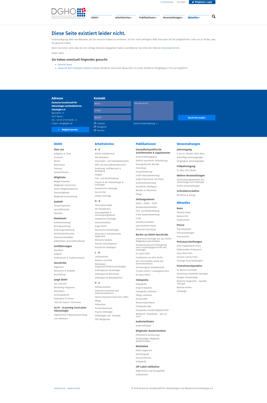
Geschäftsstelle (61, 210)
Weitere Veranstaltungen (191, 175)
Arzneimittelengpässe (146, 157)
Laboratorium (101, 257)
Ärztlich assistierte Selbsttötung (151, 161)
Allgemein (59, 267)
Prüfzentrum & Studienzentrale (69, 258)
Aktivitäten (59, 291)
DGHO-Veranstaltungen (188, 186)
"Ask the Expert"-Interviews (67, 302)
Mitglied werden (68, 130)
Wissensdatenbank (145, 303)
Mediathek (142, 346)
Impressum (60, 388)
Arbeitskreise (123, 17)
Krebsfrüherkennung (146, 183)
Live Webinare (61, 319)
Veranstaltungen (172, 17)
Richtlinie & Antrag (186, 195)
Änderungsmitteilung (64, 230)
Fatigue (98, 175)
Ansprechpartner (62, 206)
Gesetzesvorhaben (145, 222)
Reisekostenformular (64, 234)
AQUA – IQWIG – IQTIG (146, 203)
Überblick (58, 250)
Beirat (57, 161)
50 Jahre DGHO (143, 275)
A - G (97, 149)
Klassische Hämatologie (107, 230)
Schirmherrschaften (188, 191)
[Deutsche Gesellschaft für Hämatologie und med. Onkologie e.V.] (69, 13)
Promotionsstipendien (189, 266)
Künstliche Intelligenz (105, 247)
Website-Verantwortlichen (166, 48)
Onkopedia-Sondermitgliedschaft (152, 310)
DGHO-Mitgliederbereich (66, 189)
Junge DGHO (60, 279)
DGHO (94, 17)
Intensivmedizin (102, 223)
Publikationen (147, 17)
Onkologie (182, 291)
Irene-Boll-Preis (185, 253)
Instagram (102, 127)
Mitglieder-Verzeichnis (65, 185)
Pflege (98, 301)
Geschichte (60, 263)
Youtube (101, 130)
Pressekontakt (184, 229)
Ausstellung (59, 275)
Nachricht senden (196, 118)
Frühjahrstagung (186, 166)
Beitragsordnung (62, 226)
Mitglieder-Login (203, 2)
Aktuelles (193, 17)
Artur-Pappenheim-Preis (189, 246)
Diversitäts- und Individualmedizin (112, 161)
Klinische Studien (103, 240)
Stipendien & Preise (64, 299)
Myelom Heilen (184, 288)
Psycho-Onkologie (104, 312)
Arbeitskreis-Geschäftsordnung (69, 241)
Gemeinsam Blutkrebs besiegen (192, 274)
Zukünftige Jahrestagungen (190, 157)
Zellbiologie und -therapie (108, 316)
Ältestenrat (59, 165)
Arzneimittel (142, 299)
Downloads (60, 218)
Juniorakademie (61, 295)
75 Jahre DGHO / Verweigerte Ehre (152, 271)
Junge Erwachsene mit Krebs (150, 179)
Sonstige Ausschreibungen (190, 261)
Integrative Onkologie (105, 219)
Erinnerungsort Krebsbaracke (150, 267)
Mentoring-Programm (64, 288)
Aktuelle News (65, 64)
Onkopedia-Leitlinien (146, 292)
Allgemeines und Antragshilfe (150, 371)
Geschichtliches (143, 358)
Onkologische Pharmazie (107, 274)
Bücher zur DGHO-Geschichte (152, 234)
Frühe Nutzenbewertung (147, 176)
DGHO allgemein (144, 350)
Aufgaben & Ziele (62, 154)
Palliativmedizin (103, 287)
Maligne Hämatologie (187, 277)
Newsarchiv (182, 216)
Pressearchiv (183, 237)
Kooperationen (61, 172)
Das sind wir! (60, 284)
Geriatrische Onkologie (106, 188)
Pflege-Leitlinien (144, 295)
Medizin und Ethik (103, 260)
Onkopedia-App (143, 306)
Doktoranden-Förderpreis (189, 250)
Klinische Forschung (145, 229)
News (180, 208)
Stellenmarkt (183, 220)
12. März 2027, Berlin (186, 170)
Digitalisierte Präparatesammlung (70, 315)
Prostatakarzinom (103, 308)
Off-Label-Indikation (147, 367)
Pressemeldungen (185, 233)
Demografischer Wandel (147, 164)
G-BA (138, 218)
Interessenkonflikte (63, 237)
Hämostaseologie (103, 205)
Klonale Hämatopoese (106, 244)
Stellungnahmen (145, 199)
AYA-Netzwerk (101, 157)
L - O (97, 252)
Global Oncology (103, 196)
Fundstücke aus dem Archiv (149, 257)
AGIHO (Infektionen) (105, 154)
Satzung (58, 169)
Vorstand (58, 157)
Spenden (58, 213)
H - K (97, 201)
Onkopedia (167, 2)
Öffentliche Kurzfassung (147, 335)
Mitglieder (60, 177)
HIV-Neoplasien (102, 209)
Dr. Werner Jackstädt (187, 270)
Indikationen (142, 375)
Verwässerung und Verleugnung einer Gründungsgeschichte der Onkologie (151, 247)
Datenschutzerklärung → (146, 124)
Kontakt (181, 2)
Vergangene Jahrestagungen (190, 161)
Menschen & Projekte (64, 271)
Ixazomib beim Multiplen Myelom (75, 68)
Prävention (100, 305)
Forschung (141, 168)
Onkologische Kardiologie (107, 270)
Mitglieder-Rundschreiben (151, 331)
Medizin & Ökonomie (146, 190)
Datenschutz (73, 388)
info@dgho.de (66, 124)
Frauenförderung (144, 172)
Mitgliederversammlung (65, 197)
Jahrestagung (142, 354)
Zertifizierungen (63, 246)
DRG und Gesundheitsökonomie (110, 165)
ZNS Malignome (102, 319)
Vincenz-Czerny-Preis (187, 257)
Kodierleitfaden (145, 321)
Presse (180, 225)
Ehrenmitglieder (62, 193)
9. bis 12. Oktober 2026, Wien (191, 154)
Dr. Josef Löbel (143, 254)
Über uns (59, 149)
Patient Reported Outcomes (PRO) (111, 297)
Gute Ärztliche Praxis (146, 226)
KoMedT (58, 254)
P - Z (97, 283)
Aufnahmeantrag (62, 223)
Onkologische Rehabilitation (109, 278)
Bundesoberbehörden (146, 207)
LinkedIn (101, 124)
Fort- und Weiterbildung (106, 178)
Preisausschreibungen (189, 242)
